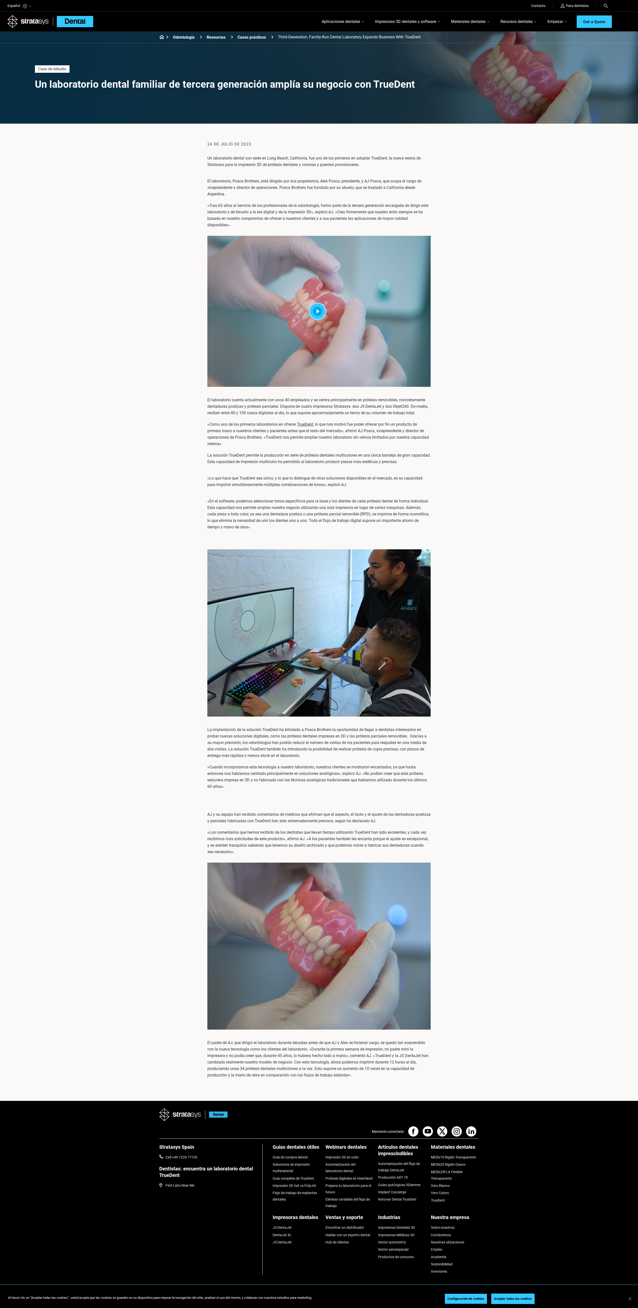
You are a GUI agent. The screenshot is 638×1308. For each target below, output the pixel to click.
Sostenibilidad (442, 1264)
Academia (438, 1257)
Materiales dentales (468, 21)
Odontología (184, 37)
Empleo (436, 1249)
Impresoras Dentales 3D (396, 1227)
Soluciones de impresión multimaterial (291, 1167)
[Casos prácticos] (272, 37)
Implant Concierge (392, 1192)
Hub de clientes (337, 1242)
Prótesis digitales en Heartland (349, 1178)
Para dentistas (577, 6)
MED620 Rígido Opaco (448, 1164)
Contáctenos (441, 1235)
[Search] (606, 5)
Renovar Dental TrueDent (397, 1199)
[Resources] (232, 37)
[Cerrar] (630, 1298)
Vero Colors (440, 1193)
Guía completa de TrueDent (293, 1178)
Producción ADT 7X (393, 1177)
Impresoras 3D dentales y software (405, 21)
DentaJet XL (282, 1235)
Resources (216, 37)
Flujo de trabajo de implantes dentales (295, 1196)
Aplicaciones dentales (341, 21)
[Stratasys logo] (180, 1114)
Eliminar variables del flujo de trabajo (347, 1202)
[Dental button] (216, 1114)
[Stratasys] (28, 21)
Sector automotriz (392, 1242)
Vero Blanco (440, 1186)
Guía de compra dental (290, 1157)
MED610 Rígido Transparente (453, 1157)
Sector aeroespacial (393, 1249)
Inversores (439, 1271)
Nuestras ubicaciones (447, 1242)
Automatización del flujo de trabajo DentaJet (399, 1167)
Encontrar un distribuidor (344, 1227)
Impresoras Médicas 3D (396, 1235)
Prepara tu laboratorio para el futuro (348, 1189)
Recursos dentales (516, 21)
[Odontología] (201, 37)
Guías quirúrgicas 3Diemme (399, 1185)
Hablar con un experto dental (347, 1235)
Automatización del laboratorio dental (340, 1167)
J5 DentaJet (282, 1242)
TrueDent (305, 424)
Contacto (538, 6)
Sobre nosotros (443, 1227)
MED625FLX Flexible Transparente (447, 1175)
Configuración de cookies (465, 1299)
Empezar (555, 21)
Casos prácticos (252, 37)
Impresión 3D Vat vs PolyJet (294, 1186)
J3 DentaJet (282, 1227)
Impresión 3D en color (342, 1157)
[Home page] (160, 37)
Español (14, 6)
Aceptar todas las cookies (513, 1299)
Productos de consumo (396, 1257)
